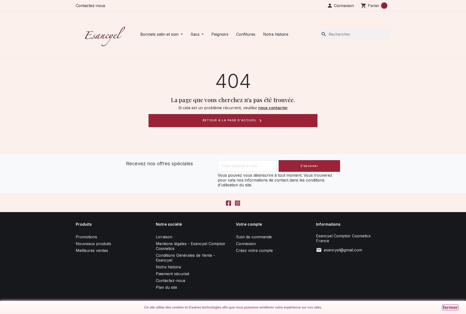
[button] (340, 5)
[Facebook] (228, 202)
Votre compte (249, 224)
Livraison (164, 236)
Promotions (86, 236)
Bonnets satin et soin (160, 34)
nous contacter (273, 107)
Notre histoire (275, 34)
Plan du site (166, 287)
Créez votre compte (254, 250)
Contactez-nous (90, 5)
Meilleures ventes (92, 250)
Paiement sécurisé (172, 273)
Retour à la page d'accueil (233, 121)
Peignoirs (219, 34)
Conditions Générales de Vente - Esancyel (185, 258)
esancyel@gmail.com (343, 250)
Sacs (196, 34)
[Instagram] (237, 202)
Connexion (246, 243)
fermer (450, 307)
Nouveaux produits (93, 243)
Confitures (245, 34)
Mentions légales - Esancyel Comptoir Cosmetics (190, 246)
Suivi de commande (254, 236)
